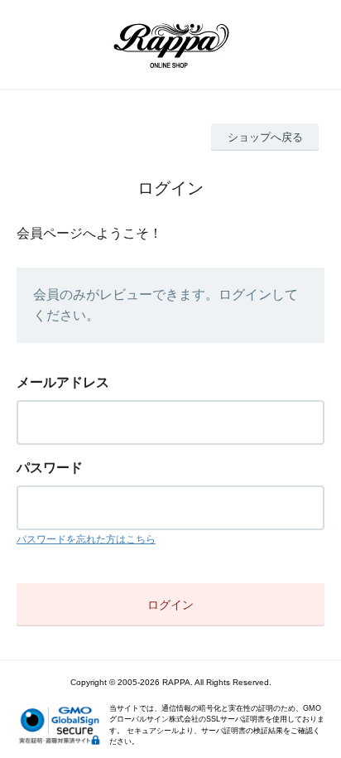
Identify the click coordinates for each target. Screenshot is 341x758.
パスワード (50, 468)
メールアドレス (63, 382)
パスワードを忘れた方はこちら (86, 539)
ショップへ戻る (265, 137)
